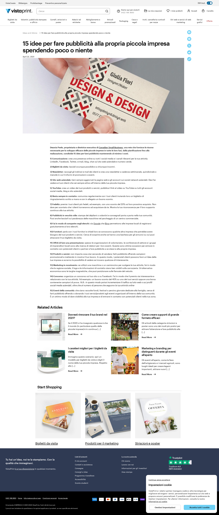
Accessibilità (80, 479)
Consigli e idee (81, 472)
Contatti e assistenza (84, 465)
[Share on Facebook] (189, 32)
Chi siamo (126, 461)
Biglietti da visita (46, 443)
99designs (23, 3)
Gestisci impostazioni (165, 507)
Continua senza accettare (159, 480)
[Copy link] (189, 59)
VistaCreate (10, 3)
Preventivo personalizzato (56, 3)
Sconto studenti (81, 483)
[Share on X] (189, 46)
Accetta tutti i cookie (199, 507)
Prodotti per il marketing (101, 443)
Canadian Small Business (111, 147)
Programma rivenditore (84, 476)
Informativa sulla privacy (32, 498)
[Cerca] (106, 11)
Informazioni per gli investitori (134, 468)
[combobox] (71, 11)
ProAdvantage (36, 3)
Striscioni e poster (147, 443)
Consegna (79, 468)
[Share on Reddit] (189, 52)
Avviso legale (63, 498)
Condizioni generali (50, 498)
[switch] (206, 3)
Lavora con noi (128, 465)
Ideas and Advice (30, 33)
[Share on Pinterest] (189, 39)
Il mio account (81, 461)
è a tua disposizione (24, 469)
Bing (107, 223)
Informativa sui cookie (158, 501)
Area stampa (127, 472)
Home (20, 498)
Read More (73, 334)
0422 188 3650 (11, 498)
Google (96, 223)
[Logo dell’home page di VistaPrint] (19, 11)
